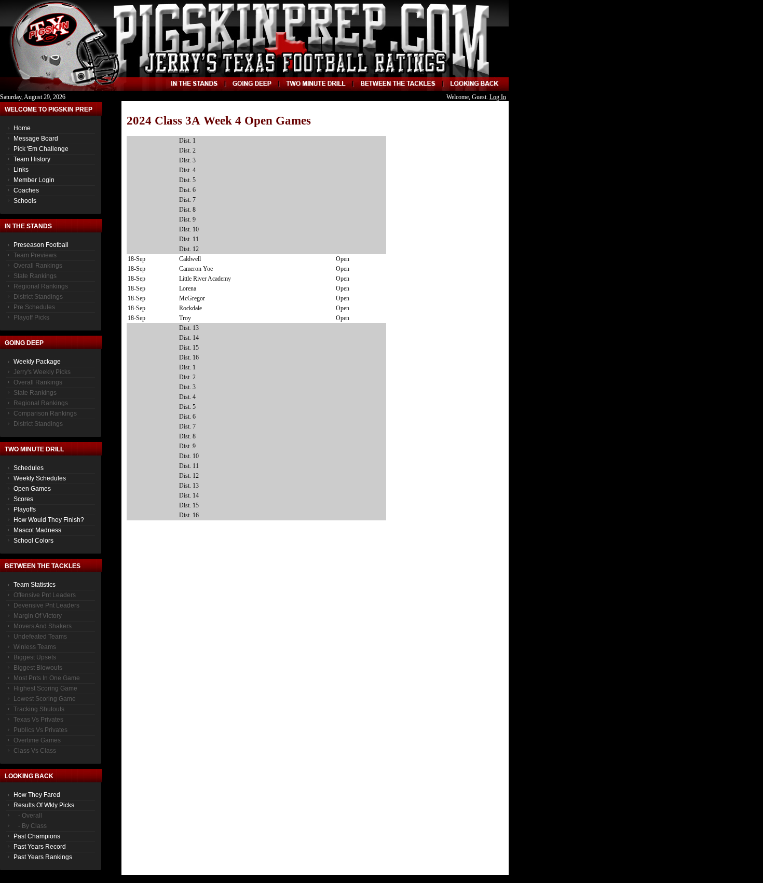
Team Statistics (34, 584)
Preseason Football (41, 245)
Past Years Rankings (42, 857)
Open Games (32, 488)
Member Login (34, 180)
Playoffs (24, 509)
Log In (497, 97)
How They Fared (36, 794)
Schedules (28, 468)
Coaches (26, 190)
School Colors (33, 540)
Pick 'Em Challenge (41, 149)
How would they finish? (48, 519)
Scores (23, 499)
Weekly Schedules (39, 478)
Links (21, 169)
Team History (31, 159)
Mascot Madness (37, 530)
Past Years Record (39, 846)
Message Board (35, 138)
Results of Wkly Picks (43, 805)
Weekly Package (37, 361)
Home (22, 128)
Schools (24, 200)
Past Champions (36, 836)
